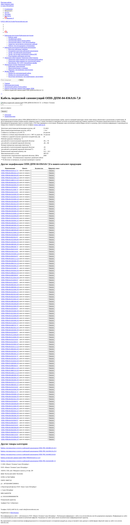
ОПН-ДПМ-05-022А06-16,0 (10, 313)
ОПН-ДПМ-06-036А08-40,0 (10, 304)
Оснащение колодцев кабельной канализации (23, 51)
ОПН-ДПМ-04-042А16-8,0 (9, 192)
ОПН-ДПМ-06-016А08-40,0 (10, 437)
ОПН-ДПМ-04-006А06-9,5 (9, 423)
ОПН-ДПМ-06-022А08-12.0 (10, 178)
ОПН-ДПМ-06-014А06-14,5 (10, 323)
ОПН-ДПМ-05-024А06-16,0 (10, 197)
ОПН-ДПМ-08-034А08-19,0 (10, 194)
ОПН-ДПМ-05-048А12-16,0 (10, 180)
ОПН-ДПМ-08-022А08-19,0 (10, 306)
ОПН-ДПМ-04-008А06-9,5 (9, 365)
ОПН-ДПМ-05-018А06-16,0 (10, 413)
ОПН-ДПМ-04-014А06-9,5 (9, 280)
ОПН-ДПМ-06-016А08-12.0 (10, 199)
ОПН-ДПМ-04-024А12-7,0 (9, 170)
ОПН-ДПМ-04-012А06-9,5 (9, 282)
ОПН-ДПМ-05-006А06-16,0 (10, 349)
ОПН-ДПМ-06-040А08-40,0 (10, 427)
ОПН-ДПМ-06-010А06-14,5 (10, 439)
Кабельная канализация (12, 47)
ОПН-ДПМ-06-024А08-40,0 (10, 216)
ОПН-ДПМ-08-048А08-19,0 (10, 375)
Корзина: (10, 18)
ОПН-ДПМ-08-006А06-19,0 (10, 285)
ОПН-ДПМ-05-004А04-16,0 (10, 432)
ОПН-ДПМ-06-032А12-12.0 (10, 382)
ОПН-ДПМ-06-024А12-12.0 (10, 346)
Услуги (7, 12)
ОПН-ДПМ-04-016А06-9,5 (9, 401)
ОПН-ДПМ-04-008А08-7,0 (9, 247)
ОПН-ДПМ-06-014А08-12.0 (10, 213)
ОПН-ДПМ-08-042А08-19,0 (10, 206)
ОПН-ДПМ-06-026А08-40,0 (10, 201)
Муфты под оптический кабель (18, 75)
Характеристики (10, 116)
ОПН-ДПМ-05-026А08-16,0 (10, 320)
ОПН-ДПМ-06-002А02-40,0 (10, 294)
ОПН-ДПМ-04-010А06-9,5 (9, 420)
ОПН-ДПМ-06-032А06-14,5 (10, 344)
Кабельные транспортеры (16, 66)
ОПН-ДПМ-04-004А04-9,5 (9, 256)
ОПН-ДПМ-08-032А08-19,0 (10, 289)
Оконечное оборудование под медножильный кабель (25, 59)
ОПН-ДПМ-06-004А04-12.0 (10, 227)
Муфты (7, 71)
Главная (7, 83)
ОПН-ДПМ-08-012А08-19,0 (10, 406)
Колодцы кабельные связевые (18, 49)
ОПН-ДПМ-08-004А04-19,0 (10, 182)
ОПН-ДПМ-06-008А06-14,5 (10, 384)
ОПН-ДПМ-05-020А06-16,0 (10, 242)
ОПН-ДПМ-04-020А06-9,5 (9, 308)
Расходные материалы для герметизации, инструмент (25, 76)
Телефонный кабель (14, 39)
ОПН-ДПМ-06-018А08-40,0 (10, 235)
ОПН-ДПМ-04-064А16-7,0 (9, 392)
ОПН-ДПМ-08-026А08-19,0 (10, 318)
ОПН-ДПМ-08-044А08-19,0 (10, 185)
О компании (9, 9)
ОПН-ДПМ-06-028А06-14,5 (10, 223)
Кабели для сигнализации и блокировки (21, 46)
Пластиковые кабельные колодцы (19, 56)
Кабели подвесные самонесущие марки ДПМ (19, 88)
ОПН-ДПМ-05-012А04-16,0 (10, 277)
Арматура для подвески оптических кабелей (22, 44)
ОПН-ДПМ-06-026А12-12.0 (10, 258)
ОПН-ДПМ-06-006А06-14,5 (10, 354)
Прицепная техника (11, 64)
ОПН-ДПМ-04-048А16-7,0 (9, 325)
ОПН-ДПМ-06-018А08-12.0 (10, 394)
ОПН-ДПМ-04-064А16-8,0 (9, 249)
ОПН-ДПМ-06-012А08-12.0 (10, 232)
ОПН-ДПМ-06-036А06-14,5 (10, 377)
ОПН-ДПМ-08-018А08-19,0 (10, 396)
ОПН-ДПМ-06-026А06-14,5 (10, 358)
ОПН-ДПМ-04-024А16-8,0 (9, 425)
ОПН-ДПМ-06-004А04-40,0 (10, 296)
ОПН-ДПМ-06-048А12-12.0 (10, 368)
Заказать (4, 111)
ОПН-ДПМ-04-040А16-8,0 (9, 434)
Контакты (8, 16)
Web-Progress (14, 512)
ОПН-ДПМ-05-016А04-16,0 (10, 270)
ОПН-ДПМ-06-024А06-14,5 (10, 292)
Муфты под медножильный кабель (19, 73)
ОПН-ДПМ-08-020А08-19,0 (10, 330)
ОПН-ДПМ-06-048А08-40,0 (10, 230)
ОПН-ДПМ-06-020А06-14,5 (10, 351)
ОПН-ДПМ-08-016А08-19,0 (10, 311)
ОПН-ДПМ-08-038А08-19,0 (10, 415)
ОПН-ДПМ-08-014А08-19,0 (10, 337)
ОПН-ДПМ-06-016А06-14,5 (10, 266)
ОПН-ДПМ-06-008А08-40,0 (10, 301)
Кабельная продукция (12, 35)
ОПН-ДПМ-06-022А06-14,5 (10, 408)
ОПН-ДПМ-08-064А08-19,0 (10, 430)
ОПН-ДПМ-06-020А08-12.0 (10, 208)
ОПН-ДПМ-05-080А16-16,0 (10, 370)
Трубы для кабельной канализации (19, 52)
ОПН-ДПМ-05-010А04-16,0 (10, 218)
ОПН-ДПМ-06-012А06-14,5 (10, 299)
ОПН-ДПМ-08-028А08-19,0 (10, 261)
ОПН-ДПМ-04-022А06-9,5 (9, 342)
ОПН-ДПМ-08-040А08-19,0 (10, 225)
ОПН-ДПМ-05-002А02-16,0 (10, 204)
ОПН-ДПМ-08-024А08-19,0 (10, 389)
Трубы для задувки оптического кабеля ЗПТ (22, 54)
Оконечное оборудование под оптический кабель (24, 61)
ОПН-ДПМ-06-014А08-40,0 (10, 316)
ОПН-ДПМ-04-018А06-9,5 (9, 187)
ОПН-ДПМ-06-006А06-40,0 (10, 175)
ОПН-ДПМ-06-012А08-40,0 (10, 335)
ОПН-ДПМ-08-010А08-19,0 (10, 418)
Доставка (8, 14)
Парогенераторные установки (18, 68)
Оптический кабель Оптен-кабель (19, 40)
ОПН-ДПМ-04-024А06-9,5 (9, 332)
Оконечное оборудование (13, 58)
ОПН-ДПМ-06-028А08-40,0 (10, 404)
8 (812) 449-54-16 (39, 125)
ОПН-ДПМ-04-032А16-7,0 (9, 356)
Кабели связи (12, 37)
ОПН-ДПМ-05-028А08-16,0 (10, 363)
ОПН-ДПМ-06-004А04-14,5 (10, 411)
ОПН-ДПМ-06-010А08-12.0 (10, 254)
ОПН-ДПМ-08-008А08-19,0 (10, 244)
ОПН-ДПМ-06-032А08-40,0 (10, 239)
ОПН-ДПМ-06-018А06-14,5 (10, 220)
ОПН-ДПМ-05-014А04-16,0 (10, 361)
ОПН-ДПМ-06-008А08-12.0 (10, 287)
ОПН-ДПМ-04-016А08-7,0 (9, 268)
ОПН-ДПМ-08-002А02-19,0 (10, 399)
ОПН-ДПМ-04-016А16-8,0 (9, 339)
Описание (8, 115)
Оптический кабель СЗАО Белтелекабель (21, 42)
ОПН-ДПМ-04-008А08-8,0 (9, 275)
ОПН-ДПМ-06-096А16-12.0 (10, 263)
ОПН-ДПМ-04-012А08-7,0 (9, 189)
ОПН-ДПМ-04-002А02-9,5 (9, 237)
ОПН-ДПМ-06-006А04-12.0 (10, 173)
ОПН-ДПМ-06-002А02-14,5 (10, 327)
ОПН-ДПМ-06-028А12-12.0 (10, 373)
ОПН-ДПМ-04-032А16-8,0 (9, 387)
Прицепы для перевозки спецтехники (20, 70)
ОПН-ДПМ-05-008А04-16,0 (10, 273)
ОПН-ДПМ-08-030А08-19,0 (10, 211)
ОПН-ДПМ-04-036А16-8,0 (9, 251)
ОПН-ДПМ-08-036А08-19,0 (10, 380)
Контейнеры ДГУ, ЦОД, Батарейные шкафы (22, 63)
